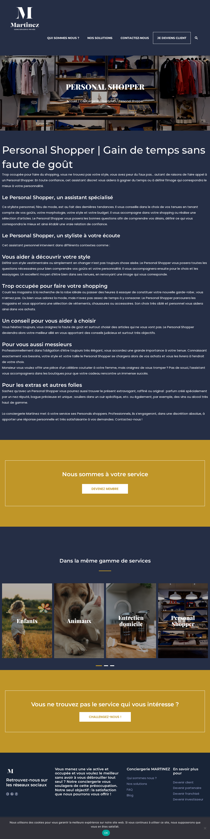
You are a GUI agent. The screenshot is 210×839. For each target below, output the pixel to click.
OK (106, 832)
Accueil (72, 101)
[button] (99, 665)
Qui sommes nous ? (63, 38)
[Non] (205, 828)
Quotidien (109, 101)
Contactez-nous (135, 38)
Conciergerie (89, 101)
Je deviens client (171, 38)
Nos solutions (99, 38)
